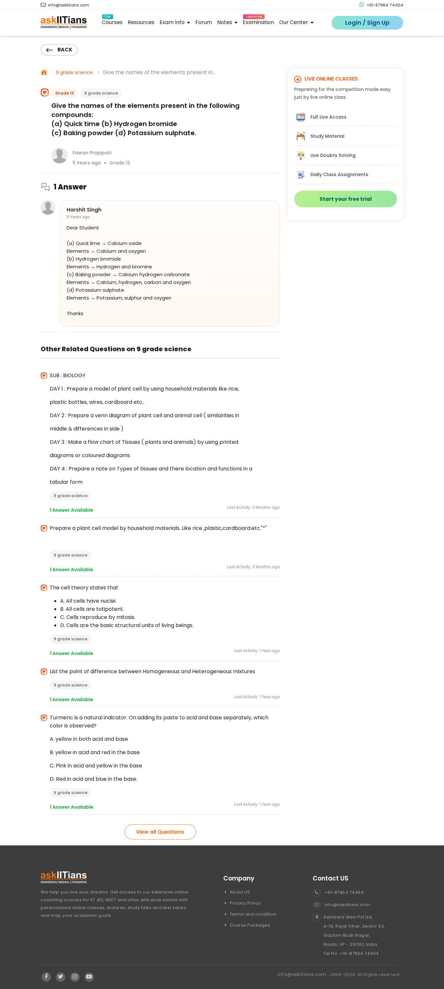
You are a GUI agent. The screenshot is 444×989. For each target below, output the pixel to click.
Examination (258, 21)
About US (239, 892)
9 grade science (74, 72)
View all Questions (160, 832)
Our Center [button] (294, 22)
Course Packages (249, 925)
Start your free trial (346, 199)
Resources (141, 22)
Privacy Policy (245, 903)
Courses (112, 21)
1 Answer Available (71, 510)
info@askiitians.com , (304, 974)
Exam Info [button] (173, 22)
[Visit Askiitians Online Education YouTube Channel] (89, 977)
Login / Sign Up (367, 23)
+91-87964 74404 (384, 5)
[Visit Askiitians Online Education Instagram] (75, 977)
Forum (203, 22)
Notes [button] (225, 22)
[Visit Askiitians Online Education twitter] (60, 977)
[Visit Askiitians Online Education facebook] (46, 977)
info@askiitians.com (68, 5)
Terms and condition (252, 914)
